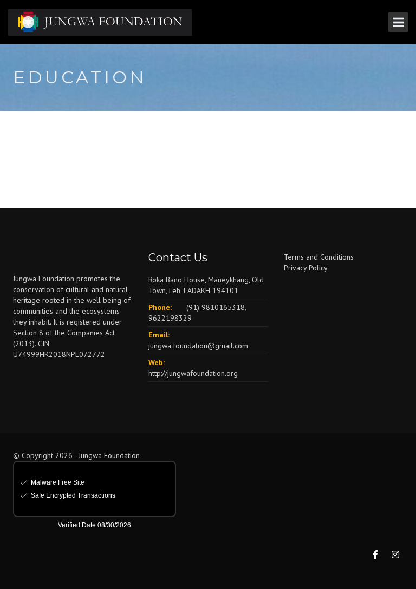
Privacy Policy (306, 268)
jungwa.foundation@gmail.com (198, 345)
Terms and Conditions (319, 257)
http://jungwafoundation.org (193, 373)
